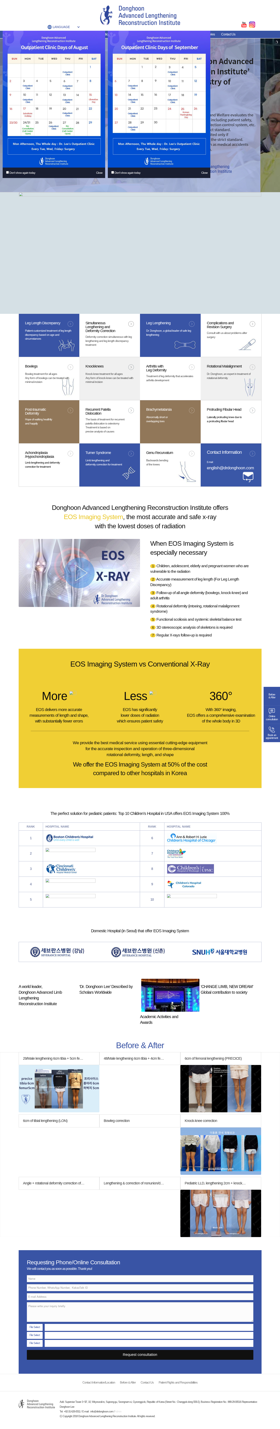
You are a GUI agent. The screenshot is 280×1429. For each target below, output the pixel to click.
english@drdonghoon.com (230, 467)
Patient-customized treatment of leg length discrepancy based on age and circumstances (48, 334)
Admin (118, 1411)
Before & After (128, 1382)
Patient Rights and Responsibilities (178, 1382)
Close (99, 172)
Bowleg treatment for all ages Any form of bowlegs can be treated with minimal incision (47, 377)
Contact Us (228, 34)
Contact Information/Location (98, 1382)
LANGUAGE (61, 27)
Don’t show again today (22, 172)
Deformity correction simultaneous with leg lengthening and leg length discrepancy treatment (108, 340)
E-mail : (210, 462)
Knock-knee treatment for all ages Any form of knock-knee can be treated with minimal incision (109, 377)
